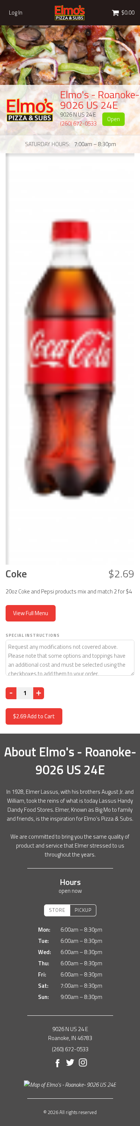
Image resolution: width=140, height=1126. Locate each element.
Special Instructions (33, 635)
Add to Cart (34, 716)
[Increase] (38, 693)
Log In (15, 12)
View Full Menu (30, 613)
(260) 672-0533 (78, 123)
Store (57, 910)
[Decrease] (11, 693)
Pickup (83, 910)
